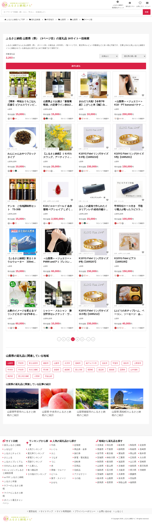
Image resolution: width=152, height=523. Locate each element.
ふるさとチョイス (12, 453)
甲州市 (10, 370)
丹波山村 (48, 376)
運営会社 (33, 511)
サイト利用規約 (64, 511)
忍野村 (122, 370)
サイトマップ (47, 511)
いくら (54, 449)
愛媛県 (133, 474)
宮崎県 (143, 462)
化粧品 (77, 470)
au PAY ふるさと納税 (13, 477)
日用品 (77, 466)
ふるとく (119, 511)
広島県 (133, 457)
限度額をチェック (118, 6)
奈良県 (121, 478)
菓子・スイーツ (58, 478)
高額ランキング (35, 462)
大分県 (143, 457)
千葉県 (110, 449)
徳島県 (133, 466)
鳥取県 (133, 445)
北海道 (100, 445)
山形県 (100, 466)
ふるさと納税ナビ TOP (15, 20)
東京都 (110, 453)
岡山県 (133, 453)
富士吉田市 (33, 363)
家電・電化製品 (81, 457)
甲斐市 (115, 363)
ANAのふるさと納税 (13, 466)
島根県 (133, 449)
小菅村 (37, 376)
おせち (54, 482)
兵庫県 (121, 474)
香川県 (133, 470)
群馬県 (100, 482)
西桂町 (111, 370)
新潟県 (110, 462)
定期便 (77, 445)
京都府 (121, 466)
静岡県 (121, 449)
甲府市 (21, 363)
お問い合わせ (105, 511)
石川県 (110, 470)
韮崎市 (78, 363)
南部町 (67, 370)
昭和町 (90, 370)
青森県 (100, 449)
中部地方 (50, 20)
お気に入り (140, 6)
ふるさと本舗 (10, 481)
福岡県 (133, 482)
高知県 (133, 478)
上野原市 (137, 363)
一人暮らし (33, 466)
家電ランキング (35, 457)
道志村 (101, 370)
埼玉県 (110, 445)
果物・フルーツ (58, 470)
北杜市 (104, 363)
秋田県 (100, 462)
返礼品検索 (36, 20)
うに (53, 462)
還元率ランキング (36, 453)
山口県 (133, 462)
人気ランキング (35, 449)
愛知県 (121, 453)
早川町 (46, 370)
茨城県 (100, 474)
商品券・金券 (80, 449)
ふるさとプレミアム (13, 462)
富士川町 (78, 370)
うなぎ (54, 457)
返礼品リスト (130, 6)
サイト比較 (12, 441)
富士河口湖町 (23, 376)
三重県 (121, 457)
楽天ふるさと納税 (12, 445)
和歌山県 (122, 482)
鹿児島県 (144, 466)
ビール (54, 474)
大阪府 (121, 470)
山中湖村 (134, 370)
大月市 (67, 363)
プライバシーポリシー (85, 511)
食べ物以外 (33, 470)
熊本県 (143, 453)
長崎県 (143, 449)
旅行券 (77, 453)
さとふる (8, 457)
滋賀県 (121, 462)
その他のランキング (37, 474)
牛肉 (53, 445)
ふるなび (8, 449)
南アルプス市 (91, 363)
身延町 (56, 370)
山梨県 (63, 20)
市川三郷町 (33, 370)
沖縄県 (143, 470)
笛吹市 (126, 363)
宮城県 (100, 457)
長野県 (110, 482)
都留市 (46, 363)
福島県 (100, 470)
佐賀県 (143, 445)
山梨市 (56, 363)
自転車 (77, 462)
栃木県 (100, 478)
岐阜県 (121, 445)
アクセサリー (80, 474)
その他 (77, 478)
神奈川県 (111, 457)
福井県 (110, 474)
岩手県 (100, 453)
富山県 (110, 466)
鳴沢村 (10, 376)
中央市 (21, 370)
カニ (53, 453)
